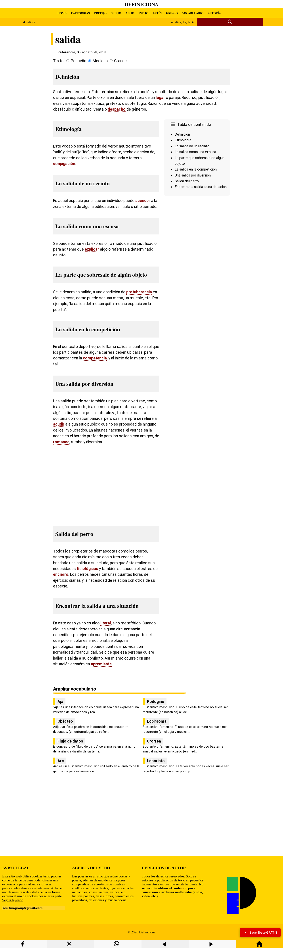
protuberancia (139, 292)
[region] (197, 235)
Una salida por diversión (193, 175)
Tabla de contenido (194, 124)
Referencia (66, 52)
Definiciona (142, 4)
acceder (142, 200)
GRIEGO (172, 13)
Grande (120, 61)
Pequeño (78, 61)
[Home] (259, 946)
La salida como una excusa (195, 152)
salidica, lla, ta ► (183, 22)
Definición (182, 134)
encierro (60, 574)
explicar (92, 249)
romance (61, 442)
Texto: (58, 61)
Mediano (100, 61)
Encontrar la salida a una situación (201, 187)
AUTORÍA (214, 13)
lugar (160, 97)
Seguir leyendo (12, 900)
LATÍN (157, 13)
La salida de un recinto (192, 146)
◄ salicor (28, 22)
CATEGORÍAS (80, 13)
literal (105, 623)
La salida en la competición (196, 169)
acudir (58, 424)
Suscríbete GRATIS (263, 932)
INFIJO (143, 13)
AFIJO (130, 13)
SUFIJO (116, 13)
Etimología (183, 140)
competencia (95, 358)
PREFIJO (100, 13)
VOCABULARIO (192, 13)
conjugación (64, 163)
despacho (117, 109)
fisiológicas (87, 568)
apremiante (101, 664)
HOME (62, 13)
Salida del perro (187, 181)
